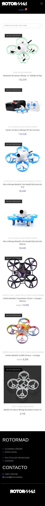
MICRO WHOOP (18, 72)
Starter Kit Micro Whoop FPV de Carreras (23, 130)
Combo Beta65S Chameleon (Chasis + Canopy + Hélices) (22, 299)
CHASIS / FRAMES (15, 295)
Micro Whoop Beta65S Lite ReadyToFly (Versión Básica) (22, 242)
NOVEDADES (28, 72)
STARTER (34, 127)
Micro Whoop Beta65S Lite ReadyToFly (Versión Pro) (22, 185)
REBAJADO (41, 295)
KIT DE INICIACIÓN (14, 127)
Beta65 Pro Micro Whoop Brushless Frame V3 (22, 410)
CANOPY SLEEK (14, 352)
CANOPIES (5, 295)
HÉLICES (23, 295)
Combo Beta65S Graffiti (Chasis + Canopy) (22, 355)
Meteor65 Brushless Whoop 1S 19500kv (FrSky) (22, 75)
